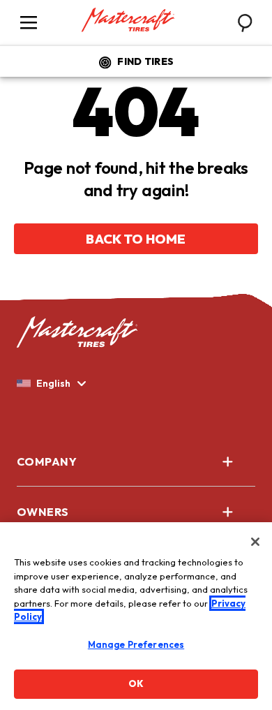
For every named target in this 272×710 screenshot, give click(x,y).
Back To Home (136, 238)
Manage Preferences (136, 644)
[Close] (255, 541)
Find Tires (145, 61)
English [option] (53, 383)
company (47, 461)
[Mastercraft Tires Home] (128, 20)
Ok (136, 683)
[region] (136, 616)
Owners (43, 512)
